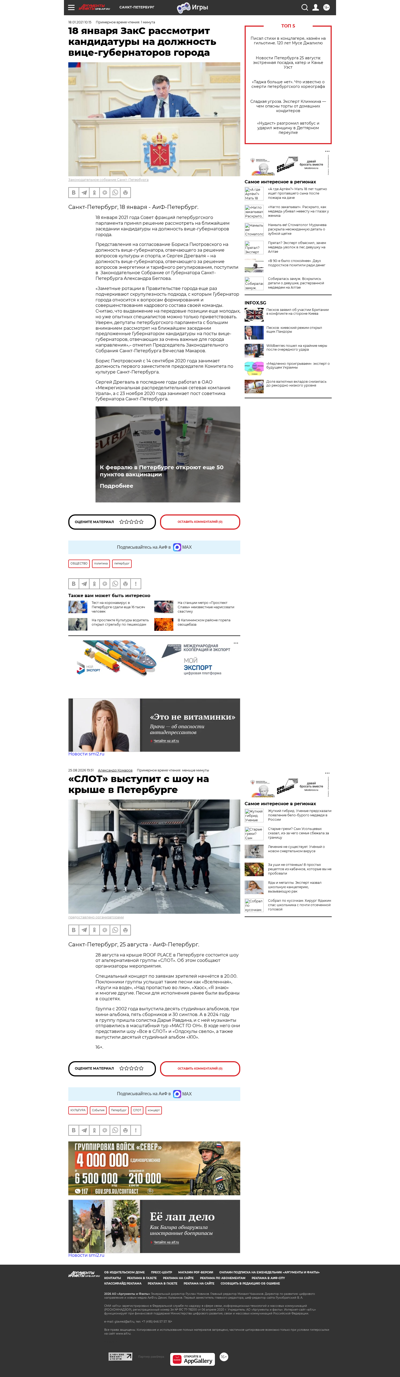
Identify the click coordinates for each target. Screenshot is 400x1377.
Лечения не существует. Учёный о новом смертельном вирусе (296, 849)
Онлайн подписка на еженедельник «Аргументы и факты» (269, 1272)
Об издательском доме (124, 1272)
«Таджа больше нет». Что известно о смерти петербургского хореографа (288, 84)
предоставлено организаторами (96, 917)
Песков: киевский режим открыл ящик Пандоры (294, 330)
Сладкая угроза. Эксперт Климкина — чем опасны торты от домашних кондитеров (288, 106)
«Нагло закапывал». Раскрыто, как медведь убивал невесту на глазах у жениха (298, 211)
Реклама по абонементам (222, 1278)
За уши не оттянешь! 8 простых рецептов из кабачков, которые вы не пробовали (299, 869)
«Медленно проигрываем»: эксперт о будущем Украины (298, 365)
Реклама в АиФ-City (268, 1278)
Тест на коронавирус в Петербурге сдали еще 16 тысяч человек (118, 607)
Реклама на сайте (178, 1278)
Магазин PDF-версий (195, 1272)
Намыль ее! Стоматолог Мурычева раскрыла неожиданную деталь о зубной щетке (297, 229)
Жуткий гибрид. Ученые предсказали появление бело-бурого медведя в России (299, 815)
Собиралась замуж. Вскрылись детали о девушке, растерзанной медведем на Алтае (296, 283)
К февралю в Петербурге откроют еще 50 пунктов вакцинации (162, 471)
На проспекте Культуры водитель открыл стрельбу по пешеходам (120, 622)
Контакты (112, 1278)
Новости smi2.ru (86, 754)
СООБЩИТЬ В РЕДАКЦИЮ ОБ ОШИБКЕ (250, 1283)
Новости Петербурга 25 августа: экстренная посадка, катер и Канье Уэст (288, 63)
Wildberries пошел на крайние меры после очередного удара (296, 347)
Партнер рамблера (151, 1356)
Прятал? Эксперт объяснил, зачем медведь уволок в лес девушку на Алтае (297, 247)
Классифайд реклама (122, 1283)
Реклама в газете (142, 1278)
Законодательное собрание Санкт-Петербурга (108, 180)
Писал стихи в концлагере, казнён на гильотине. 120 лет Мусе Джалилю (288, 40)
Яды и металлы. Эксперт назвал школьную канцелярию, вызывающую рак (295, 887)
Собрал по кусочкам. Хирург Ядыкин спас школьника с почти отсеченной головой (299, 905)
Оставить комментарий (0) (200, 522)
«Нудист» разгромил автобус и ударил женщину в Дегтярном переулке (288, 128)
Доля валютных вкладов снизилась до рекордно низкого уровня (296, 383)
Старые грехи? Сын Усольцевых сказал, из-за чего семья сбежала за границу (298, 833)
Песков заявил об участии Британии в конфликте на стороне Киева (297, 312)
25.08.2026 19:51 (81, 770)
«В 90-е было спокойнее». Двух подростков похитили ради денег (296, 263)
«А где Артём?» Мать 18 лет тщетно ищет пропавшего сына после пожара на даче (297, 193)
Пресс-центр (161, 1272)
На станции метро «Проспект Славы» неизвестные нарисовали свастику (206, 607)
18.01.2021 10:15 (79, 22)
